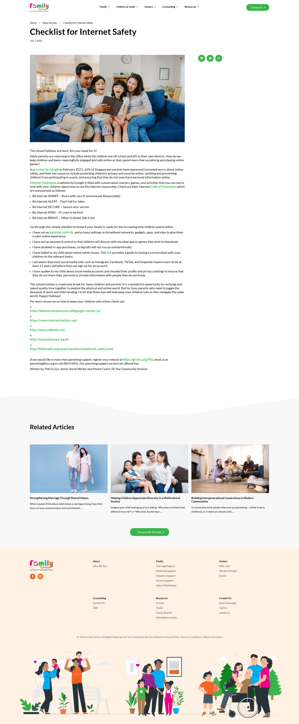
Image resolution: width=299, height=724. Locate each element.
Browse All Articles (149, 532)
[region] (40, 703)
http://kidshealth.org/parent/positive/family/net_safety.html (71, 349)
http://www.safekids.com (47, 330)
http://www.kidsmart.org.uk (49, 339)
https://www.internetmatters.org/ (53, 320)
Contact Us (257, 7)
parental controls (61, 232)
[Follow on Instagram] (40, 576)
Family (103, 7)
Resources (190, 7)
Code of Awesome (163, 186)
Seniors (149, 7)
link (109, 252)
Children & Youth (125, 7)
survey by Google (47, 169)
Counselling (168, 7)
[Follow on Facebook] (33, 576)
